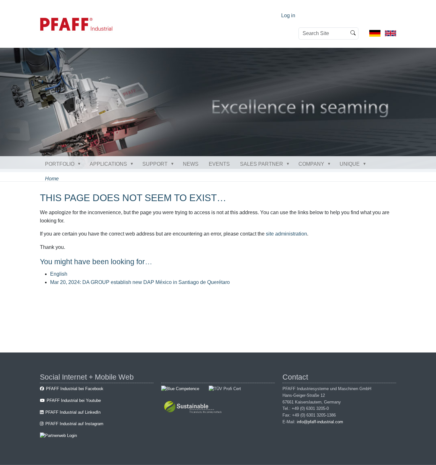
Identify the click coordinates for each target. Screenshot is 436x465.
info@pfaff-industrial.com (320, 421)
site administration (286, 233)
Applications (108, 164)
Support (155, 164)
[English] (390, 33)
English (58, 274)
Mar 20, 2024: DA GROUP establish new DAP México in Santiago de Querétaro (140, 282)
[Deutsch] (374, 33)
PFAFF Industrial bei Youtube (74, 400)
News (191, 164)
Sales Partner (261, 164)
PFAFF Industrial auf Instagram (74, 423)
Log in (288, 15)
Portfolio (59, 164)
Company (311, 164)
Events (219, 164)
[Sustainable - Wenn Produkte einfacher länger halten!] (194, 407)
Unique (350, 164)
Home (52, 178)
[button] (80, 163)
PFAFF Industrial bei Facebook (74, 388)
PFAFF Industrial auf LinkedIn (73, 412)
